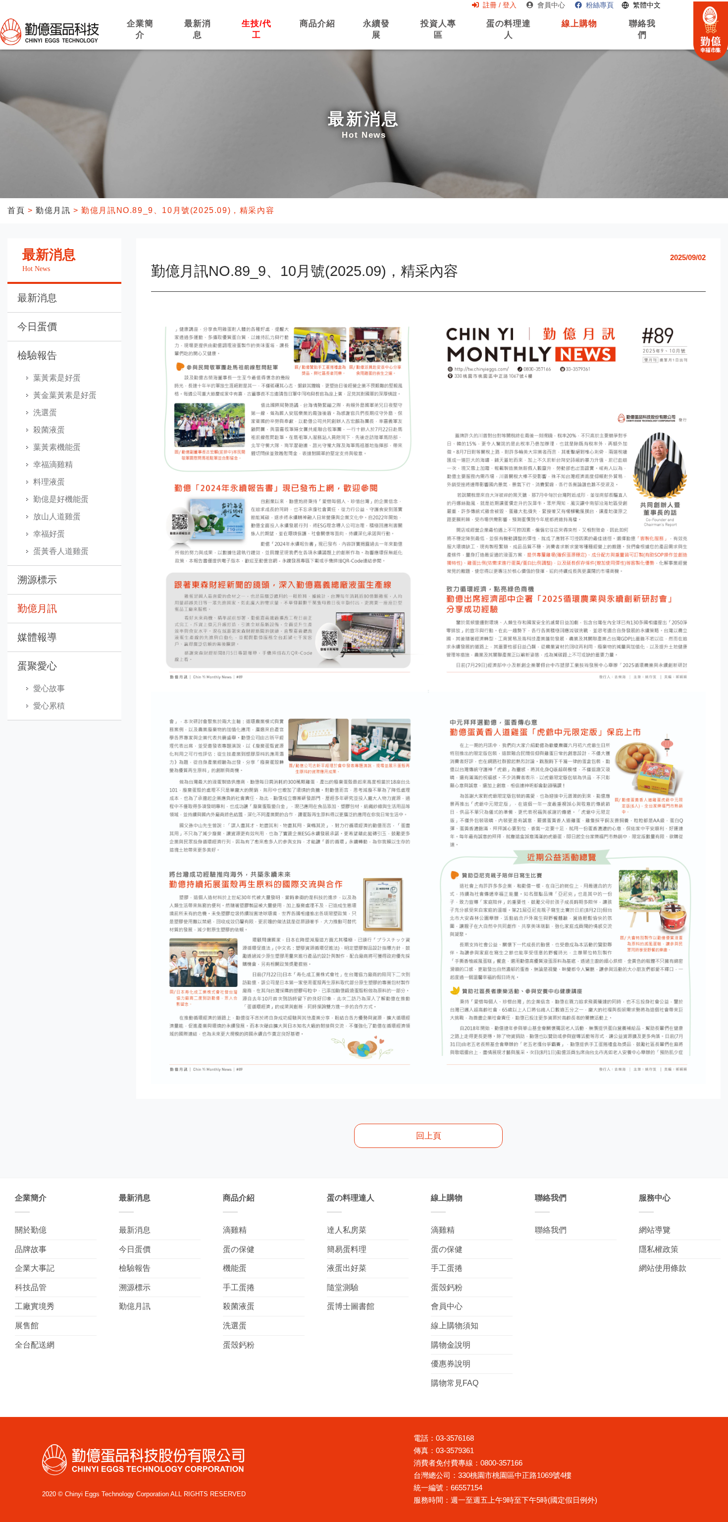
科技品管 (31, 1287)
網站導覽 (655, 1230)
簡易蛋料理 (346, 1249)
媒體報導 (37, 637)
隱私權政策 (658, 1249)
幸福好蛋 (49, 534)
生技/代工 (256, 34)
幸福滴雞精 (53, 464)
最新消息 (197, 34)
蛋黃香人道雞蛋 (61, 551)
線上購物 (579, 29)
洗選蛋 (45, 412)
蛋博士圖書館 (350, 1306)
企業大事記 (34, 1268)
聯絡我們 (642, 34)
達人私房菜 (346, 1230)
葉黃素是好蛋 (57, 378)
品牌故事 (31, 1249)
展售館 (27, 1325)
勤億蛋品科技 (49, 31)
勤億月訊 (53, 210)
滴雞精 (235, 1230)
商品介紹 (317, 29)
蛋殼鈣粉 (239, 1345)
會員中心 (551, 5)
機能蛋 (235, 1268)
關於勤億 (31, 1230)
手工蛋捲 (239, 1287)
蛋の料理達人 (507, 34)
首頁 (16, 210)
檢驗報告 (37, 355)
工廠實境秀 (34, 1306)
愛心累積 (49, 706)
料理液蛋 (49, 482)
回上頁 (428, 1136)
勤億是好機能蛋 (61, 499)
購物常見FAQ (454, 1383)
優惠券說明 (450, 1363)
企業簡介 (140, 34)
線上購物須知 (454, 1325)
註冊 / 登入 (500, 5)
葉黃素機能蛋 (57, 447)
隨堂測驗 (343, 1287)
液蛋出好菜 (346, 1268)
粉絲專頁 (600, 5)
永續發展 (376, 34)
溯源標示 (37, 579)
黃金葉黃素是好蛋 (65, 395)
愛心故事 (49, 688)
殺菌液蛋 (49, 430)
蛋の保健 (239, 1249)
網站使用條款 (662, 1268)
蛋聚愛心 (37, 665)
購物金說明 (450, 1345)
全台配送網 (34, 1345)
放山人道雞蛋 (57, 516)
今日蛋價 (37, 326)
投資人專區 (438, 34)
